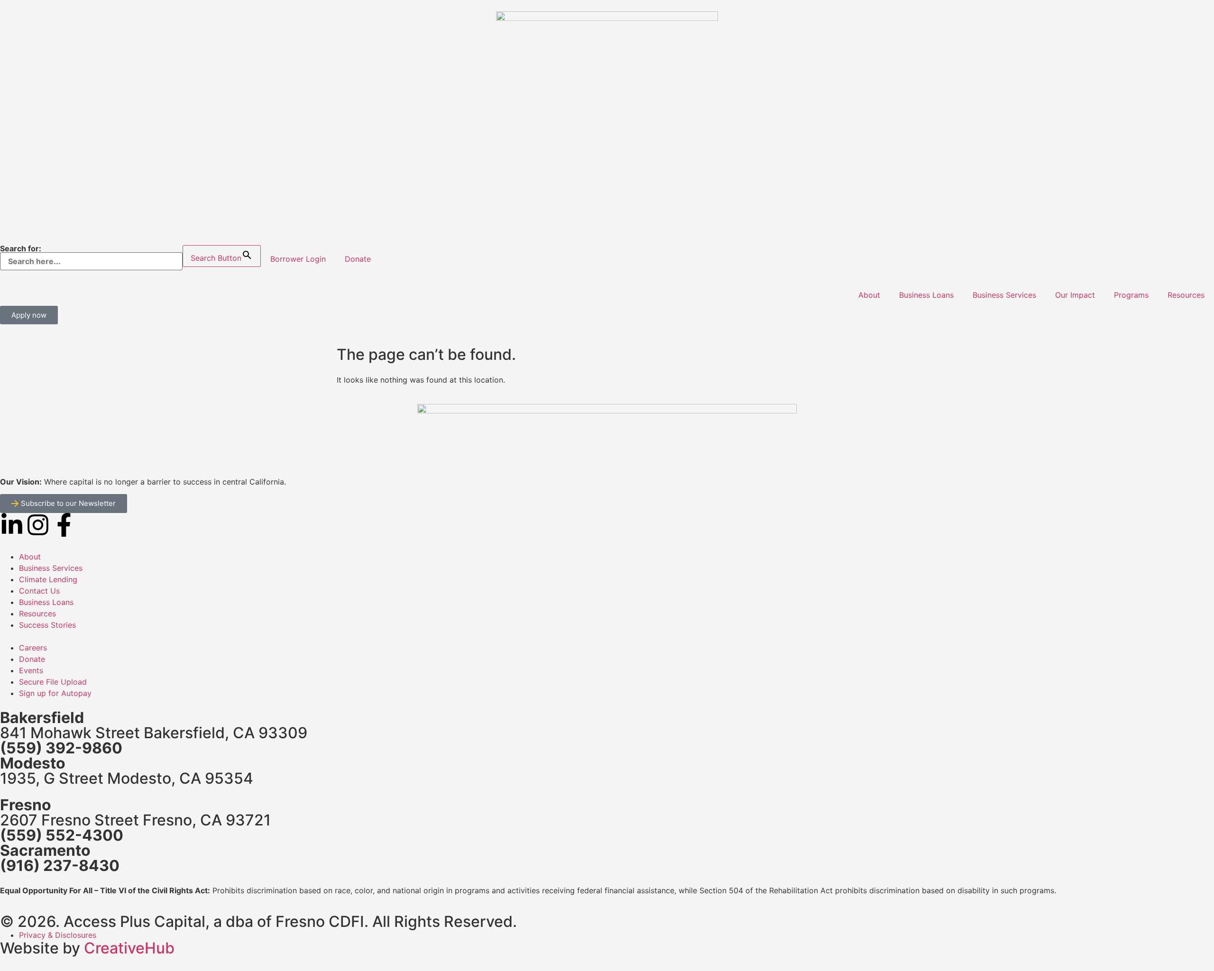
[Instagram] (38, 525)
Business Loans (926, 295)
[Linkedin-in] (12, 525)
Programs (1131, 295)
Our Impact (1075, 295)
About (869, 295)
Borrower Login (298, 259)
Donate (358, 259)
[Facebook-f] (64, 525)
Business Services (1004, 295)
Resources (1186, 295)
